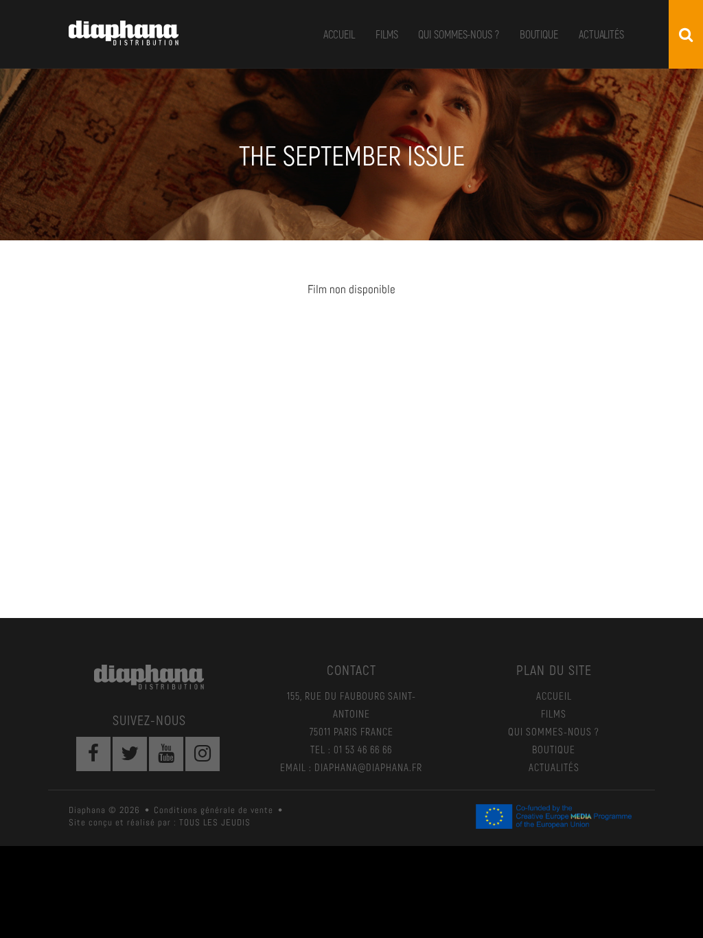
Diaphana (123, 33)
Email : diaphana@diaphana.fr (351, 767)
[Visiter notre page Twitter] (130, 754)
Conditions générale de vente (213, 810)
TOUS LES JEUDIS (215, 822)
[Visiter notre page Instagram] (202, 754)
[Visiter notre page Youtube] (166, 754)
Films (387, 34)
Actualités (601, 34)
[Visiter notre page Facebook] (93, 754)
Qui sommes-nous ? (458, 34)
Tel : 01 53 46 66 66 (351, 749)
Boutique (539, 34)
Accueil (339, 34)
